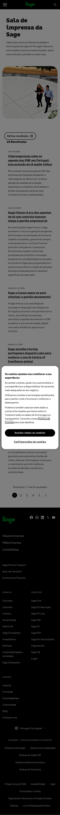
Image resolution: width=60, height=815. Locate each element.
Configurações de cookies (30, 441)
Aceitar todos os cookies (30, 432)
